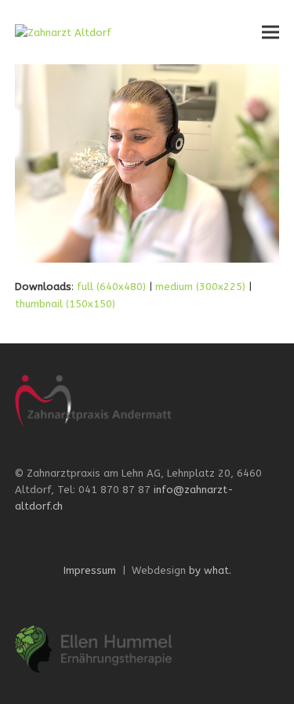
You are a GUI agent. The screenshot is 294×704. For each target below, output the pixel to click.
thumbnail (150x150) (65, 304)
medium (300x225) (200, 286)
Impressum (90, 570)
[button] (270, 32)
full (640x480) (111, 286)
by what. (210, 570)
